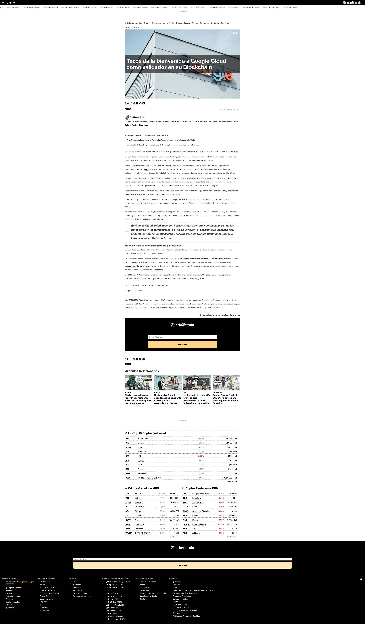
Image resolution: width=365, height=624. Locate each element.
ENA (185, 515)
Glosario (9, 605)
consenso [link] (181, 182)
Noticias (9, 590)
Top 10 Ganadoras (115, 584)
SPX (127, 493)
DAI (181, 7)
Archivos (225, 23)
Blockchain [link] (231, 178)
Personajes (144, 590)
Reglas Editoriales (47, 596)
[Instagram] (134, 103)
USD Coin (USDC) (115, 602)
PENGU (186, 524)
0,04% (187, 7)
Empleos (43, 602)
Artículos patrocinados (82, 596)
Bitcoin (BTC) (113, 593)
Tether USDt (143, 438)
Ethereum (156, 23)
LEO (70, 7)
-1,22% (173, 7)
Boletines (143, 599)
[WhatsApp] (128, 103)
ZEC (36, 7)
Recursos (204, 23)
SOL (127, 460)
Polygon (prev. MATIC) (201, 493)
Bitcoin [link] (195, 278)
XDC (185, 502)
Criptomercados (14, 588)
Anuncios (43, 584)
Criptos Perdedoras (198, 488)
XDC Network (198, 502)
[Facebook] (131, 103)
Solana (141, 460)
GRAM (237, 7)
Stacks (138, 511)
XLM (125, 7)
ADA (104, 7)
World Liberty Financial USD (149, 478)
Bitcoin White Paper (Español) (185, 610)
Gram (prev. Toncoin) (200, 511)
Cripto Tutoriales (13, 602)
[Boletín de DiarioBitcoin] (144, 103)
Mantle (195, 520)
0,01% (208, 7)
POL (185, 493)
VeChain (138, 498)
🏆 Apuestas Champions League (20, 583)
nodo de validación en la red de (204, 259)
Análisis (170, 23)
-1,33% (78, 7)
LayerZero (196, 498)
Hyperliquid (142, 473)
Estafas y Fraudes (180, 599)
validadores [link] (133, 182)
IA (164, 23)
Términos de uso (179, 613)
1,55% (45, 7)
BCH (145, 7)
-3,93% (247, 7)
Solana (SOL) (113, 608)
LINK (53, 7)
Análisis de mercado (148, 582)
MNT (185, 520)
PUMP (128, 502)
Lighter (138, 515)
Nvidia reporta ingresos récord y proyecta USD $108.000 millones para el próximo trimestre (138, 399)
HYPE (128, 473)
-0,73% (116, 7)
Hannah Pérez (139, 117)
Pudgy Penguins (199, 524)
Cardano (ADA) (114, 610)
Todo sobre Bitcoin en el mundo (153, 593)
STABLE (186, 507)
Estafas (9, 593)
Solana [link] (128, 125)
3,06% (6, 7)
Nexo (137, 520)
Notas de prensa (80, 593)
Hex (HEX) (112, 613)
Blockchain (128, 27)
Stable (195, 507)
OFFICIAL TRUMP (142, 533)
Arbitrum (196, 533)
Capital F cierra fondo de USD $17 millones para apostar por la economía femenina (225, 399)
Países (75, 582)
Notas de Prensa (182, 23)
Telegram (45, 610)
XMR (86, 7)
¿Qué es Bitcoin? (180, 604)
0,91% (61, 7)
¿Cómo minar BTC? (181, 607)
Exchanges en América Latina (185, 593)
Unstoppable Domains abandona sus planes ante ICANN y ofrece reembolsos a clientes (167, 399)
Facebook (45, 607)
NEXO (128, 520)
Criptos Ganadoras (139, 488)
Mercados (77, 584)
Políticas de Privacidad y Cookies (186, 616)
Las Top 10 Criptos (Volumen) (146, 433)
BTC (127, 443)
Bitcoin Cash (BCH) (116, 605)
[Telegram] (140, 103)
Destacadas (144, 587)
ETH (127, 451)
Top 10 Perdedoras (116, 587)
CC (162, 7)
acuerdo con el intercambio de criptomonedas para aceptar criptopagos (197, 275)
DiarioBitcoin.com (232, 481)
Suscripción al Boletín (148, 596)
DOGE (15, 7)
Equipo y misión (46, 599)
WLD (127, 528)
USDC (128, 447)
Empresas (136, 27)
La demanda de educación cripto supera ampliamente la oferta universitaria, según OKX (197, 399)
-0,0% (229, 7)
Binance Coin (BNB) (116, 619)
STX (127, 511)
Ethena (195, 515)
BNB (127, 465)
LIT (126, 515)
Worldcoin (139, 528)
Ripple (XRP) (113, 599)
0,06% (96, 7)
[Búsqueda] (8, 2)
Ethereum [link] (143, 125)
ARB (185, 533)
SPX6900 (139, 493)
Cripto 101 (177, 602)
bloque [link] (128, 185)
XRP (127, 456)
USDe (217, 7)
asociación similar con (137, 266)
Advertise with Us (47, 587)
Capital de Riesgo (218, 392)
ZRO (185, 498)
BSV (127, 507)
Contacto (215, 23)
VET (127, 498)
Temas (195, 23)
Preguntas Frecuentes (182, 596)
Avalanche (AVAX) (115, 616)
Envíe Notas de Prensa (49, 590)
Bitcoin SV (139, 507)
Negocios (77, 587)
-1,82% (136, 7)
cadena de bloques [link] (209, 166)
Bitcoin (147, 23)
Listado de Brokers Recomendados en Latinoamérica (194, 590)
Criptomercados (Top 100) (119, 582)
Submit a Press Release (49, 593)
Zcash (140, 469)
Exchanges (10, 599)
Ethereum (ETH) (115, 596)
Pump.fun (139, 502)
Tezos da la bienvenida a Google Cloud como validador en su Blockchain (176, 63)
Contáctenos (45, 582)
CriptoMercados (134, 23)
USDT (128, 438)
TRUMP (128, 533)
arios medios (198, 160)
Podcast (10, 608)
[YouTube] (137, 103)
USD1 (196, 7)
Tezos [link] (176, 121)
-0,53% (28, 7)
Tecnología (77, 590)
